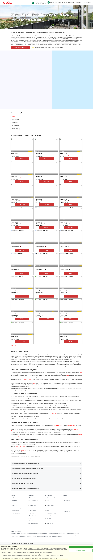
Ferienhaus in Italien (43, 535)
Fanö (27, 436)
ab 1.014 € (22, 250)
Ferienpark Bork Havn (24, 450)
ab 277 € (46, 204)
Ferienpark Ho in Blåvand (21, 446)
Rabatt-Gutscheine (15, 510)
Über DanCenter (49, 508)
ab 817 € (46, 319)
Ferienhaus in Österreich (57, 536)
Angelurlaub (31, 513)
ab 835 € (71, 181)
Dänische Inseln (32, 510)
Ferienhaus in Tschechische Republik (44, 536)
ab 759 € (22, 181)
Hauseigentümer (87, 2)
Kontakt (65, 497)
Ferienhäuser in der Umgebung (18, 345)
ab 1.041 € (46, 250)
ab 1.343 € (22, 204)
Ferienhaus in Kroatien (51, 535)
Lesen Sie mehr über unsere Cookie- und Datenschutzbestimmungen (14, 554)
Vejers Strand (20, 436)
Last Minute (14, 505)
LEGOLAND (24, 379)
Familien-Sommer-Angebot (17, 508)
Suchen (65, 2)
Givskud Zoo (14, 118)
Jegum (37, 436)
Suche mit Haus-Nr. (16, 513)
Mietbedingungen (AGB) (51, 513)
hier (43, 554)
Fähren (47, 500)
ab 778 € (46, 181)
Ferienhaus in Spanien (31, 536)
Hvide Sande (31, 436)
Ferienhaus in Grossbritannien (23, 535)
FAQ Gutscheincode (50, 505)
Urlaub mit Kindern (33, 502)
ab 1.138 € (22, 227)
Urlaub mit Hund (32, 505)
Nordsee (67, 375)
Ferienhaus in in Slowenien (20, 536)
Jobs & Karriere (67, 502)
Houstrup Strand (14, 436)
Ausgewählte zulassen (80, 550)
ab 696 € (71, 296)
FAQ (47, 502)
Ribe (34, 383)
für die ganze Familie (37, 380)
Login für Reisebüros (68, 508)
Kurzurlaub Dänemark (33, 500)
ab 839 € (71, 250)
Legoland (13, 116)
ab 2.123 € (46, 273)
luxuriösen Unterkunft (71, 425)
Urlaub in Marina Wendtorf (34, 508)
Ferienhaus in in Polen (61, 535)
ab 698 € (22, 273)
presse (47, 510)
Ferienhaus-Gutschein (16, 502)
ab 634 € (71, 204)
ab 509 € (71, 319)
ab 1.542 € (71, 227)
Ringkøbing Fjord (53, 413)
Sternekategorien (49, 523)
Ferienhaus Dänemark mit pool (35, 497)
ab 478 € (46, 158)
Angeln (23, 405)
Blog (30, 518)
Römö (24, 436)
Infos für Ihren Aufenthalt (51, 497)
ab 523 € (22, 296)
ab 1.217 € (22, 341)
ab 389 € (46, 227)
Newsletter (78, 2)
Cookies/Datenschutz (50, 515)
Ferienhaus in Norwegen (48, 533)
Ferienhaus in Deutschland (26, 533)
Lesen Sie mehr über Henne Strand (21, 47)
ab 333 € (71, 158)
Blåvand (80, 434)
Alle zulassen (80, 547)
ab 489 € (71, 341)
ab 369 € (22, 158)
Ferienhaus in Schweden (37, 533)
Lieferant (48, 520)
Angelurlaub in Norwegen (34, 515)
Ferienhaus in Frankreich (68, 533)
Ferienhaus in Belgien (57, 533)
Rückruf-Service (67, 500)
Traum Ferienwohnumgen (34, 520)
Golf (52, 402)
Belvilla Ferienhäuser (33, 523)
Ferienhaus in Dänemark (58, 425)
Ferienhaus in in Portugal (72, 535)
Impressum (48, 518)
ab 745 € (46, 296)
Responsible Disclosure (68, 514)
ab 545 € (71, 273)
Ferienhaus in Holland (33, 535)
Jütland (80, 372)
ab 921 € (22, 319)
